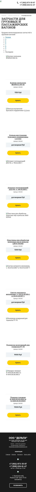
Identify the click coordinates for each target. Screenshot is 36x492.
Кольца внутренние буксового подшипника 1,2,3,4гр (18, 137)
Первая (8, 37)
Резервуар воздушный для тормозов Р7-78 (18, 346)
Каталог (14, 454)
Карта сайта (27, 454)
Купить (18, 100)
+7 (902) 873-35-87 (27, 2)
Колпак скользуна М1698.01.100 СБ (18, 84)
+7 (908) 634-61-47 (27, 5)
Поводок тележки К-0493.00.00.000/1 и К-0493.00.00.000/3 (18, 399)
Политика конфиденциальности (18, 446)
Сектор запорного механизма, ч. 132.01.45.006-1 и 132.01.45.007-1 (18, 294)
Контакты (20, 454)
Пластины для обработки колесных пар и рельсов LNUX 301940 (18, 242)
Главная (8, 454)
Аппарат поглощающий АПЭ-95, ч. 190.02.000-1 (18, 188)
